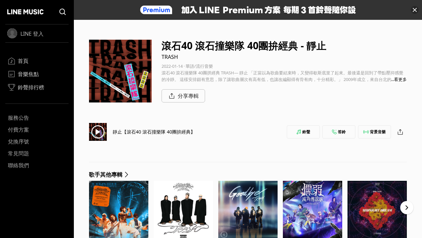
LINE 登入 (32, 33)
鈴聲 (306, 132)
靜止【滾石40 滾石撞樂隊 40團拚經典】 (154, 132)
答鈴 (342, 132)
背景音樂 (378, 132)
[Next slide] (406, 207)
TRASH (170, 56)
